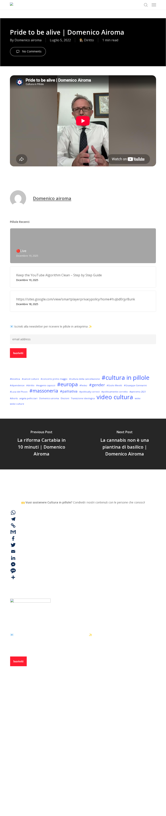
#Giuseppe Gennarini (135, 385)
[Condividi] (83, 577)
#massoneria (43, 390)
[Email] (83, 551)
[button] (154, 5)
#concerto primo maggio (54, 379)
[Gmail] (83, 532)
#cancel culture (30, 379)
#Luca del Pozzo (19, 391)
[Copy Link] (83, 525)
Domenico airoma (28, 40)
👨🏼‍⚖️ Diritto (86, 40)
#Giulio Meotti (114, 385)
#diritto (30, 385)
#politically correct (89, 391)
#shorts (14, 398)
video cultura (115, 397)
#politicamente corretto (114, 391)
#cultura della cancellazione (84, 379)
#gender (97, 384)
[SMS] (83, 571)
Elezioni (65, 398)
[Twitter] (83, 545)
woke (137, 398)
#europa (67, 384)
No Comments (31, 51)
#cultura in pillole (125, 377)
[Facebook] (83, 538)
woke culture (17, 403)
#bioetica (15, 379)
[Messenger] (83, 564)
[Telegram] (83, 519)
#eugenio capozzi (45, 385)
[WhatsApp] (83, 512)
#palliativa (69, 391)
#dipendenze (17, 385)
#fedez (83, 385)
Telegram (31, 763)
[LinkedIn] (83, 558)
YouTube (30, 775)
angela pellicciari (28, 398)
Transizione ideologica (83, 398)
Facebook (31, 751)
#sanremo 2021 (138, 391)
